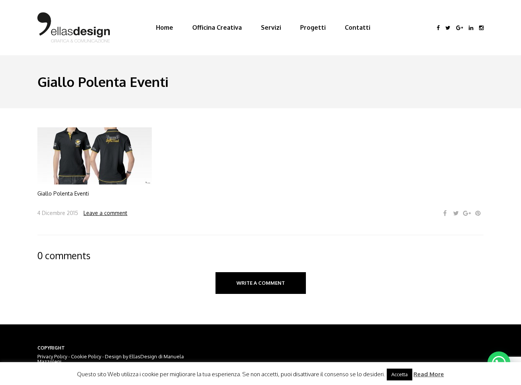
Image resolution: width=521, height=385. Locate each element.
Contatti (357, 27)
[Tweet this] (456, 213)
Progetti (313, 27)
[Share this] (445, 213)
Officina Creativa (217, 27)
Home (164, 27)
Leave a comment (105, 213)
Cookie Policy (86, 356)
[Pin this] (478, 213)
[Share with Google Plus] (467, 213)
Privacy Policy (52, 356)
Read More (428, 374)
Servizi (271, 27)
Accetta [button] (399, 374)
